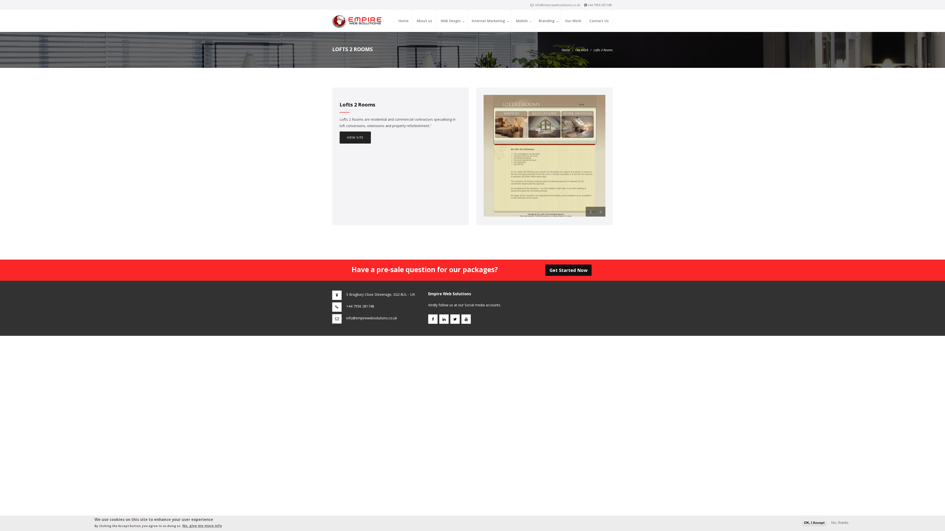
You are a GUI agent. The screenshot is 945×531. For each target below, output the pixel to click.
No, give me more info (202, 525)
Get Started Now (568, 270)
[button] (591, 212)
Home (403, 20)
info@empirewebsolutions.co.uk (557, 5)
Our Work (573, 20)
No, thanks (840, 522)
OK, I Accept (814, 523)
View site (355, 137)
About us (424, 20)
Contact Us (599, 20)
